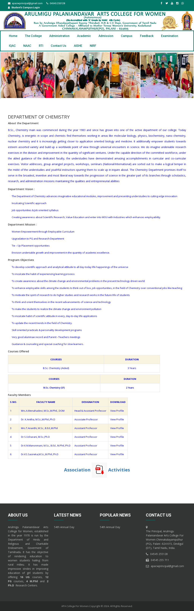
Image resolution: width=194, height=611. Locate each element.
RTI (41, 46)
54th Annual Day (64, 527)
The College (33, 36)
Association (78, 469)
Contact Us (58, 46)
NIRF (93, 46)
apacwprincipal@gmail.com (27, 3)
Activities (119, 469)
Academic (84, 36)
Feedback (146, 36)
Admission (106, 36)
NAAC (27, 46)
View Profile (117, 410)
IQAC (12, 46)
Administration (59, 36)
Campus (126, 36)
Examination (169, 36)
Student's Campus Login (25, 7)
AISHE (78, 46)
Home (13, 36)
